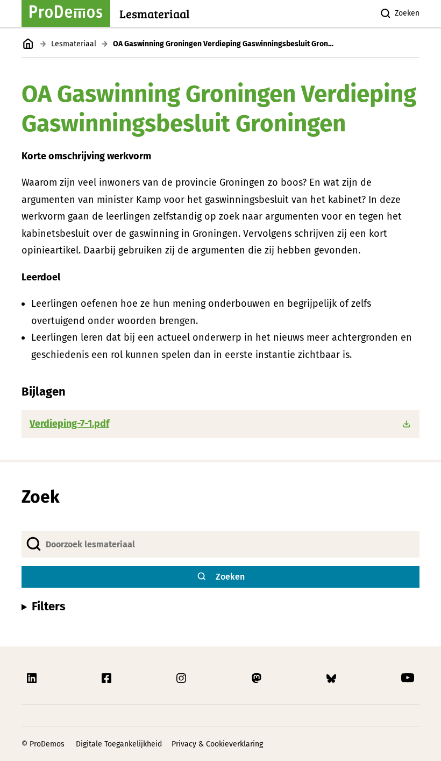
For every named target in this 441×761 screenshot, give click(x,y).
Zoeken (407, 13)
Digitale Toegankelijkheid (119, 744)
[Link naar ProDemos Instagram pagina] (182, 678)
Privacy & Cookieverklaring (217, 744)
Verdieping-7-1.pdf (69, 423)
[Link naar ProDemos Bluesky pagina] (332, 678)
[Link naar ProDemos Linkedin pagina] (33, 678)
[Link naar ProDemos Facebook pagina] (107, 678)
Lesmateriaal (73, 43)
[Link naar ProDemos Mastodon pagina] (257, 678)
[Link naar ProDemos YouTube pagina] (407, 678)
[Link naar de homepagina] (28, 44)
